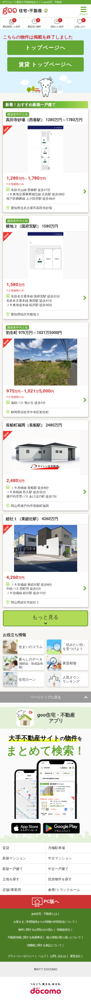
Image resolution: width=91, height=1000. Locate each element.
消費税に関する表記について (44, 945)
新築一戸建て (12, 869)
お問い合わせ (58, 956)
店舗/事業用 (11, 890)
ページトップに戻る (45, 697)
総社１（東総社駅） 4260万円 (32, 518)
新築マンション (14, 858)
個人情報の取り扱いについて (63, 937)
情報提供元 (63, 929)
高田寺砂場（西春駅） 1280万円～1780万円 (44, 120)
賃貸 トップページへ (45, 64)
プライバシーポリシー (21, 956)
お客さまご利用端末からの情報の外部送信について (44, 921)
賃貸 (5, 848)
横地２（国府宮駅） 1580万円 (32, 226)
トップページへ (45, 47)
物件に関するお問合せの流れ (35, 929)
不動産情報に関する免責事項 (25, 937)
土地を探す (10, 879)
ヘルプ (42, 956)
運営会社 (75, 956)
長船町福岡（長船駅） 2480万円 (34, 425)
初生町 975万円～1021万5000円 (34, 332)
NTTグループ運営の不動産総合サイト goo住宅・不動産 (32, 2)
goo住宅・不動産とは (44, 913)
